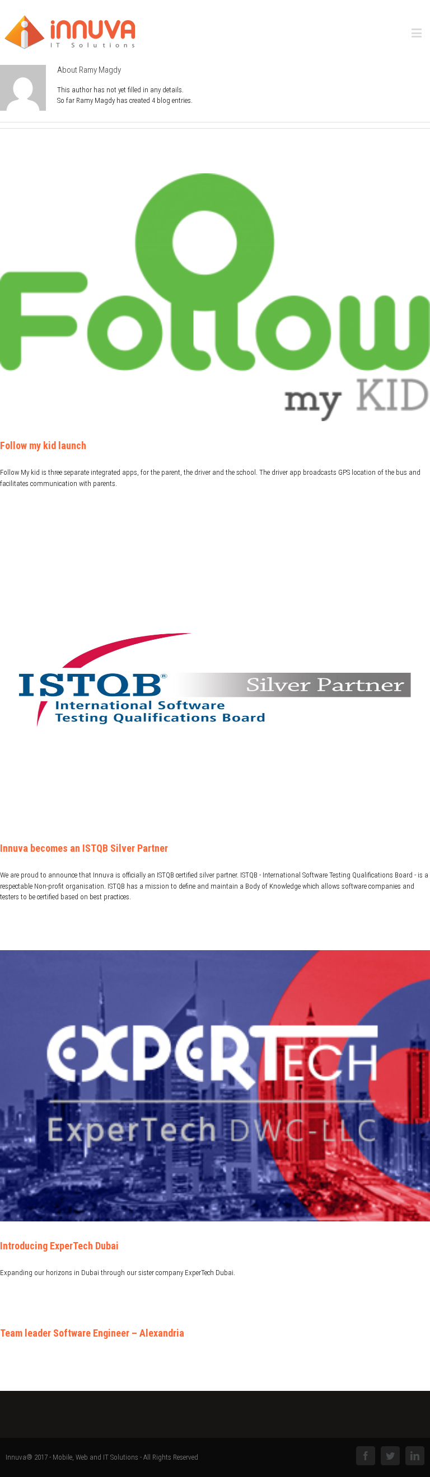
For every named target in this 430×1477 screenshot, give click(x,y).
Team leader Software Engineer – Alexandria (92, 1333)
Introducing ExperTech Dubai (59, 1246)
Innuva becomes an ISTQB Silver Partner (84, 848)
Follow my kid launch (43, 445)
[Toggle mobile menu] (417, 32)
